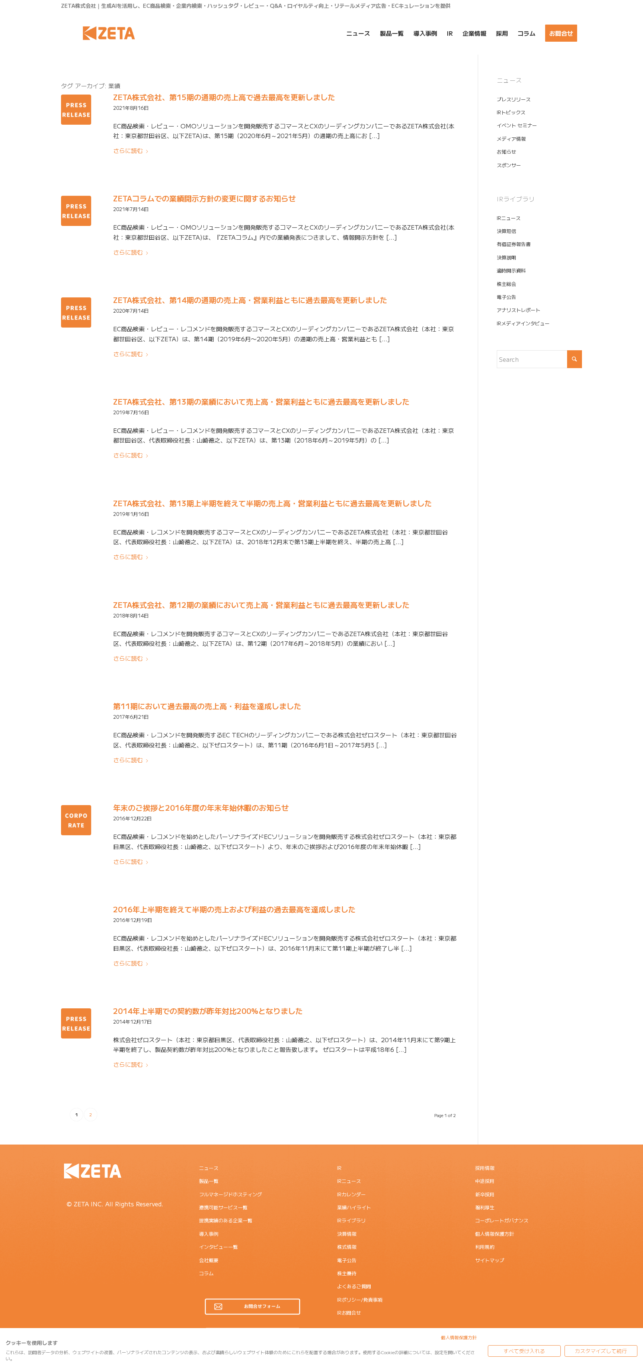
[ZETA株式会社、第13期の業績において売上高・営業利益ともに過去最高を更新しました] (76, 414)
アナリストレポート (518, 309)
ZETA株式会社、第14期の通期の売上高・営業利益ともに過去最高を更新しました (250, 299)
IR (339, 1167)
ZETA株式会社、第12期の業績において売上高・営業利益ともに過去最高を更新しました (261, 604)
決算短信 (506, 230)
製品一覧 (208, 1180)
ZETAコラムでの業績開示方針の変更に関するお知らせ (204, 198)
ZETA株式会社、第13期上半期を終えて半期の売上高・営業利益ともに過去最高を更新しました (272, 503)
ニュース (208, 1167)
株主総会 (506, 283)
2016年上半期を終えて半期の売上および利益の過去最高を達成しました (234, 909)
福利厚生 (485, 1207)
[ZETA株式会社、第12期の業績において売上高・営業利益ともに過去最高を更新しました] (76, 617)
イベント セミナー (517, 125)
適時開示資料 (511, 270)
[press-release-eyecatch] (76, 110)
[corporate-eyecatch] (76, 820)
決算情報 (346, 1233)
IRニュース (509, 217)
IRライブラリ (351, 1220)
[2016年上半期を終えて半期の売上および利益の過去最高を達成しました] (76, 922)
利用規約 (485, 1246)
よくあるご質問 (354, 1286)
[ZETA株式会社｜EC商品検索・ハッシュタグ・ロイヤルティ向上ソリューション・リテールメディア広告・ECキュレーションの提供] (109, 33)
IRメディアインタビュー (523, 323)
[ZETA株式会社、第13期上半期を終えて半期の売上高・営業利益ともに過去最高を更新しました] (76, 516)
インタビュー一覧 (218, 1246)
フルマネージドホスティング (230, 1194)
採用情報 (485, 1167)
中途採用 (485, 1180)
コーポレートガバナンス (501, 1220)
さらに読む (128, 150)
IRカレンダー (351, 1194)
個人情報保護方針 (494, 1233)
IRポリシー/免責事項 (360, 1299)
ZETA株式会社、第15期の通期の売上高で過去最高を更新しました (224, 97)
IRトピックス (511, 112)
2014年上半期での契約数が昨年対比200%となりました (208, 1010)
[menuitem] (358, 33)
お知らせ (506, 151)
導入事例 (208, 1233)
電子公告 (506, 296)
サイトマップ (489, 1260)
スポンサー (509, 165)
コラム (206, 1273)
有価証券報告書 (514, 244)
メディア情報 (511, 138)
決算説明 (506, 257)
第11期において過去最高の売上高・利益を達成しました (207, 706)
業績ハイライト (354, 1207)
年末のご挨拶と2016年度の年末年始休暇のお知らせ (201, 807)
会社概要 (208, 1260)
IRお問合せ (349, 1312)
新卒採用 (485, 1194)
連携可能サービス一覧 (223, 1207)
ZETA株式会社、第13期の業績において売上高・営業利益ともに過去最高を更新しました (261, 401)
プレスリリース (514, 99)
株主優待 (346, 1273)
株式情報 (346, 1246)
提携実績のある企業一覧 (225, 1220)
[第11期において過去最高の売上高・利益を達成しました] (76, 718)
